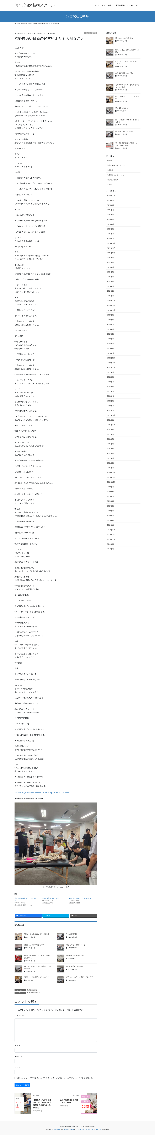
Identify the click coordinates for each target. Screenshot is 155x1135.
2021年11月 (111, 420)
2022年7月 (111, 382)
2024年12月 (111, 243)
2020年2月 (111, 520)
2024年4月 (111, 281)
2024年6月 (111, 272)
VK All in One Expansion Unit (84, 1129)
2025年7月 (111, 210)
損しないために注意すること (125, 38)
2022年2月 (111, 406)
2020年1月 (111, 525)
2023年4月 (111, 339)
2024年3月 (111, 286)
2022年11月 (111, 363)
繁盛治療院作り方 (34, 993)
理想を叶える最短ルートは (75, 945)
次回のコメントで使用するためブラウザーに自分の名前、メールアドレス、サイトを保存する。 (55, 1078)
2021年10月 (111, 425)
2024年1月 (111, 296)
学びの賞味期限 (71, 934)
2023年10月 (111, 310)
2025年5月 (111, 219)
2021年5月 (111, 448)
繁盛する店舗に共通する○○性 (34, 945)
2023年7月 (111, 324)
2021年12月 (111, 415)
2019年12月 (111, 530)
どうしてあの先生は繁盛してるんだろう (80, 977)
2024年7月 (111, 267)
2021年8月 (111, 434)
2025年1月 (111, 238)
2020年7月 (111, 496)
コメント (19, 1016)
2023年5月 (111, 334)
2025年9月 (111, 200)
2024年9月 (111, 258)
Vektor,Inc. (99, 1129)
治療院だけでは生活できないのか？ (36, 977)
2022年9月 (111, 372)
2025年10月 (111, 195)
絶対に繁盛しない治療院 (75, 966)
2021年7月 (111, 439)
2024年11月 (111, 248)
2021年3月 (111, 458)
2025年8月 (111, 205)
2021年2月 (111, 463)
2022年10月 (111, 367)
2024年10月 (111, 253)
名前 (17, 1046)
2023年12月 (111, 301)
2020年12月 (111, 472)
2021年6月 (111, 444)
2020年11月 (111, 477)
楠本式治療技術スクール (115, 165)
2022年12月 (111, 358)
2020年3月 (111, 515)
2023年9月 (111, 315)
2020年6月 (111, 501)
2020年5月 (111, 506)
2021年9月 (111, 429)
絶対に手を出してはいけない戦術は (36, 934)
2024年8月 (111, 262)
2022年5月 (111, 391)
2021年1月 (111, 468)
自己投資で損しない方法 (124, 73)
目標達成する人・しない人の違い (81, 898)
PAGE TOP (149, 1099)
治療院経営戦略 (91, 33)
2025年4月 (111, 224)
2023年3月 (111, 343)
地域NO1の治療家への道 (75, 955)
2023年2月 (111, 348)
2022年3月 (111, 401)
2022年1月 (111, 410)
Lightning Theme (69, 1129)
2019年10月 (111, 539)
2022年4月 (111, 396)
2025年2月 (111, 234)
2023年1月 (111, 353)
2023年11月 (111, 305)
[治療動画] (23, 1097)
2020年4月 (111, 511)
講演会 (109, 184)
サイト (17, 1067)
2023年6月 (111, 329)
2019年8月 (111, 549)
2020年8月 (111, 491)
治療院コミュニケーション (116, 175)
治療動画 (110, 170)
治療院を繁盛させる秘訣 (50, 898)
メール (18, 1056)
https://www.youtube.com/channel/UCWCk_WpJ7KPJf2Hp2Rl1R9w (42, 793)
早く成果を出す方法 (122, 108)
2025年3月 (111, 229)
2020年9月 (111, 487)
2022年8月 (111, 377)
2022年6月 (111, 386)
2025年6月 (111, 215)
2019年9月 (111, 544)
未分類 (109, 160)
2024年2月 (111, 291)
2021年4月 (111, 453)
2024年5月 (111, 277)
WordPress (57, 1129)
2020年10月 (111, 482)
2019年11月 (111, 534)
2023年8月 (111, 320)
